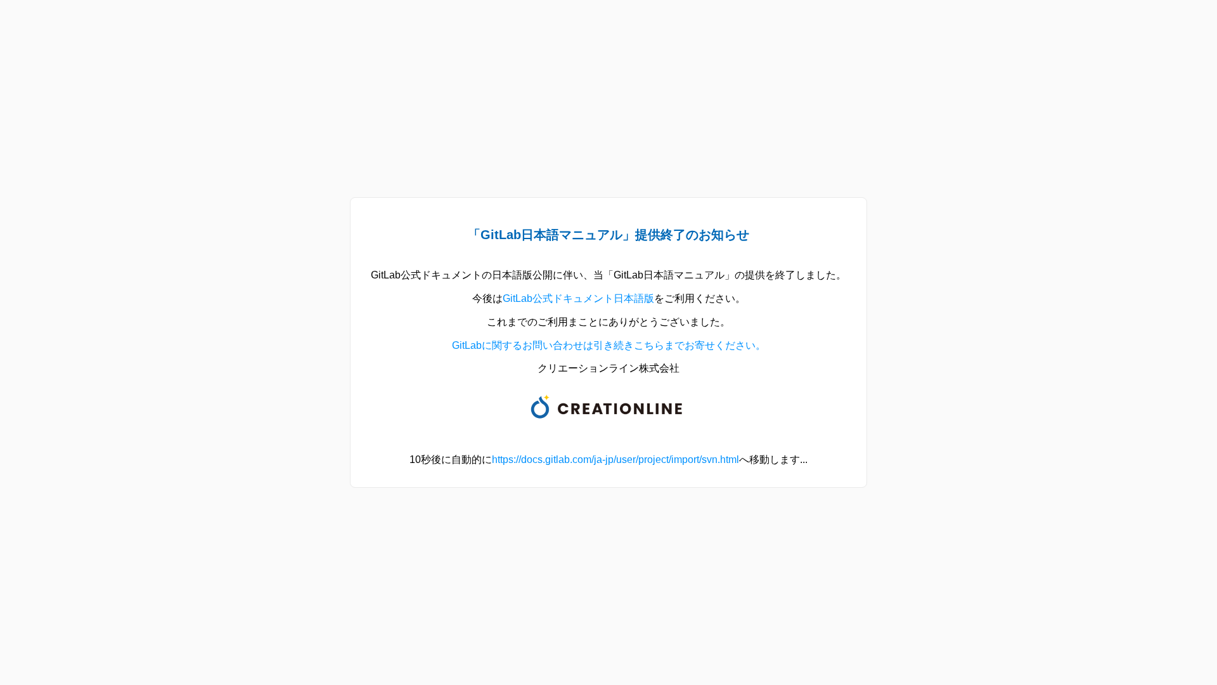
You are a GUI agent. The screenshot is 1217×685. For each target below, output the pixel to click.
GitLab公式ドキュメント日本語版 (578, 298)
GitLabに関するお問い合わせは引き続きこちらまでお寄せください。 (609, 345)
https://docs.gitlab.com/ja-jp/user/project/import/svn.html (615, 459)
